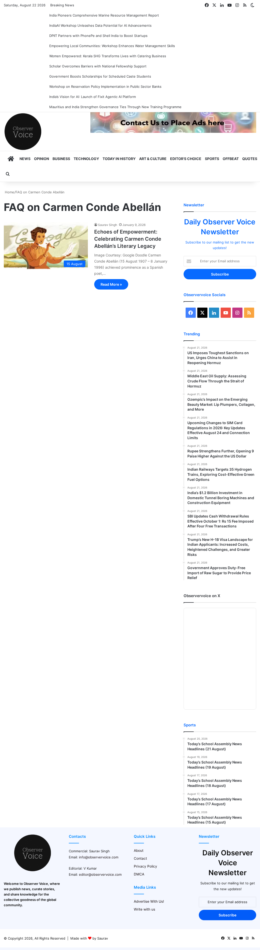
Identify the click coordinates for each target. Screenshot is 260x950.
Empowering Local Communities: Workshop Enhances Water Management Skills (112, 46)
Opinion (41, 158)
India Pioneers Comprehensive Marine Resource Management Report (104, 15)
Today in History (119, 158)
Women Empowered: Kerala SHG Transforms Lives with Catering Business (107, 56)
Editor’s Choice (185, 158)
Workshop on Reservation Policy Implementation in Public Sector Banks (105, 86)
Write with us (144, 909)
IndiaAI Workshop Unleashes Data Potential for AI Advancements (100, 25)
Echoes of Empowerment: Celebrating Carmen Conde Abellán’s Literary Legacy (127, 239)
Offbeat (231, 158)
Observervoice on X (202, 595)
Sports (212, 158)
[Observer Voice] (23, 131)
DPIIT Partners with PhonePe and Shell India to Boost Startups (98, 36)
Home (9, 192)
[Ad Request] (173, 131)
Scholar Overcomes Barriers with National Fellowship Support (98, 66)
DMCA (139, 874)
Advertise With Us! (149, 901)
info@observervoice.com (98, 857)
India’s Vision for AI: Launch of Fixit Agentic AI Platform (92, 97)
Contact (140, 858)
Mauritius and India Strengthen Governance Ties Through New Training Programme (115, 107)
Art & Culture (153, 158)
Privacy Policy (145, 866)
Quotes (249, 158)
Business (61, 158)
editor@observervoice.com (100, 874)
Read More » (111, 284)
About (138, 850)
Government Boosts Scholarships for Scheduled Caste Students (100, 76)
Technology (86, 158)
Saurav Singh (107, 225)
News (25, 158)
